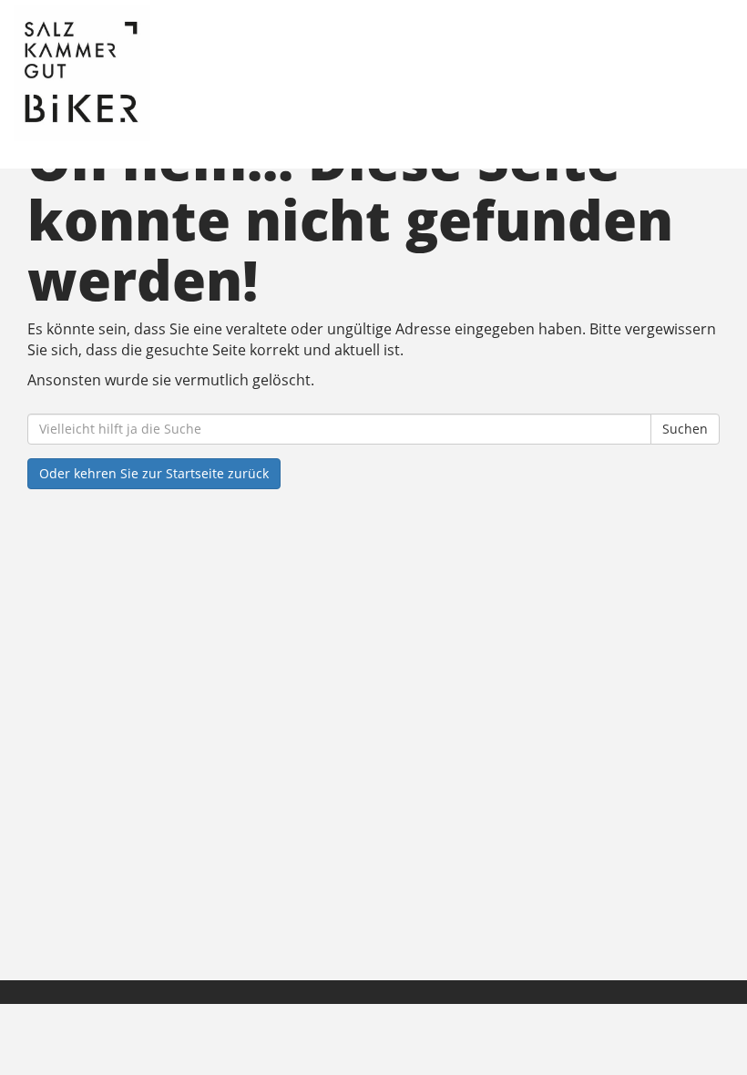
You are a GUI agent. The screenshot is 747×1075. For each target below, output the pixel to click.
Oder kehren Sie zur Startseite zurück (154, 473)
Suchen (685, 428)
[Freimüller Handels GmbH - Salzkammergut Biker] (194, 73)
